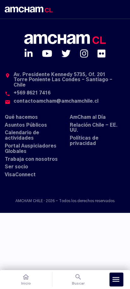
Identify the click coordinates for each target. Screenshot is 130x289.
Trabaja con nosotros (31, 159)
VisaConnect (20, 174)
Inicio (26, 279)
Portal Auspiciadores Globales (30, 149)
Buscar (78, 279)
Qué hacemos (21, 117)
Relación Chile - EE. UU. (94, 128)
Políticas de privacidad (84, 141)
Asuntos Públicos (26, 125)
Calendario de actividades (22, 135)
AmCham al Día (88, 117)
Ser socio (16, 167)
